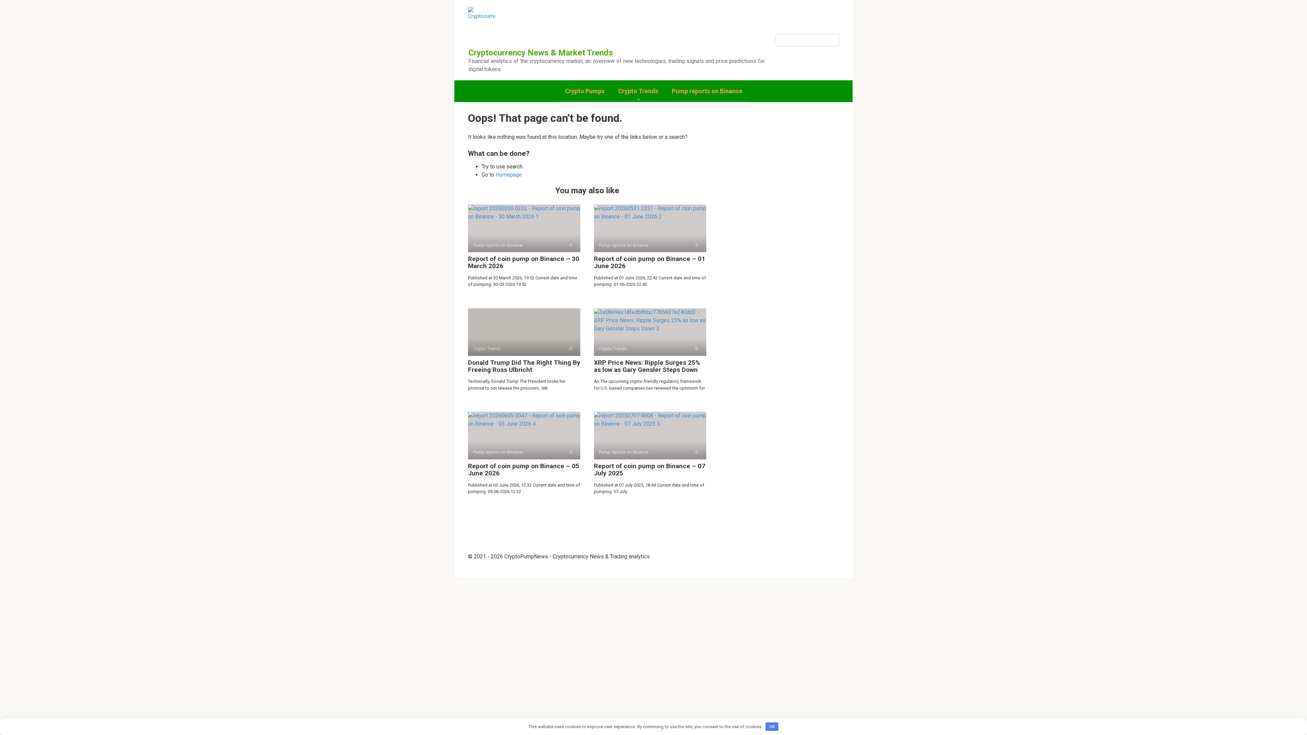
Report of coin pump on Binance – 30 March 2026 (523, 262)
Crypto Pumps (584, 91)
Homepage (509, 175)
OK (772, 726)
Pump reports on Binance (707, 91)
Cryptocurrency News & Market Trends (540, 53)
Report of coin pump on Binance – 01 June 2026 (649, 262)
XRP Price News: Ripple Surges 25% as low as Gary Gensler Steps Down (647, 366)
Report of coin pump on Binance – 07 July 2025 (649, 469)
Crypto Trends (638, 91)
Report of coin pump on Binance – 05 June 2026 (523, 469)
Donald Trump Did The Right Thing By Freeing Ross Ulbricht (524, 366)
